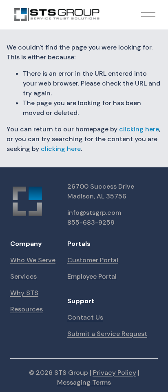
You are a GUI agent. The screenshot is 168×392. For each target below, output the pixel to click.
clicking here (139, 129)
